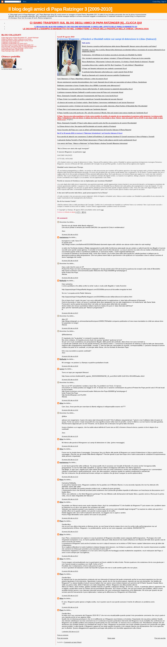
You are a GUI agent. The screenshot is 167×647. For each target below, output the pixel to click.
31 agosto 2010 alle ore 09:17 (70, 556)
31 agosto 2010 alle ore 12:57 (70, 595)
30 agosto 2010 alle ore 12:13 (70, 476)
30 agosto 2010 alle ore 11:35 (70, 436)
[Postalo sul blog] (78, 212)
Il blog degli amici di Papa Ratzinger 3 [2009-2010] (60, 9)
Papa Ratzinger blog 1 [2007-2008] (12, 51)
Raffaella (63, 281)
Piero (62, 479)
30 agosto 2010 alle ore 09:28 (70, 260)
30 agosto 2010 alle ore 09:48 (70, 328)
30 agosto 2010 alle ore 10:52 (70, 410)
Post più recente (62, 638)
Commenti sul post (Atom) (72, 642)
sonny (62, 369)
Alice (61, 403)
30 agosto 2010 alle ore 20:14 (70, 518)
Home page (111, 638)
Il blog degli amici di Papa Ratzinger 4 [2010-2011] (17, 48)
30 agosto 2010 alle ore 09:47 (70, 313)
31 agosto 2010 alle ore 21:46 (70, 607)
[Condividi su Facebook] (83, 212)
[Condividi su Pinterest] (85, 212)
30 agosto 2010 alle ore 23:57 (70, 531)
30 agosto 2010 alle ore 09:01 (70, 234)
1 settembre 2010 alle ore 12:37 (70, 631)
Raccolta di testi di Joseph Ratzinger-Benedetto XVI (17, 45)
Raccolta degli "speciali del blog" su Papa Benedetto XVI (18, 46)
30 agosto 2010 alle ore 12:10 (70, 459)
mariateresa (64, 237)
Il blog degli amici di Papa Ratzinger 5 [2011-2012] (17, 40)
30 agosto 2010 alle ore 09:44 (70, 277)
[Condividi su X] (81, 212)
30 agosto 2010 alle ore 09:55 (70, 379)
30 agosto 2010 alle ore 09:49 (70, 356)
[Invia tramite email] (76, 212)
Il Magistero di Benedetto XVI (10, 42)
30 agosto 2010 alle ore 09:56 (70, 400)
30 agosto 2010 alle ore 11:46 (70, 446)
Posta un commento (62, 635)
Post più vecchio (160, 638)
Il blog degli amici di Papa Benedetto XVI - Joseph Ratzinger (20, 37)
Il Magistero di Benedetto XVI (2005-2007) (14, 43)
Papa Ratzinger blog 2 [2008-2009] (12, 49)
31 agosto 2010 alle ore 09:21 (70, 571)
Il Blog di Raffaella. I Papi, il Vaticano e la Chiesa (16, 39)
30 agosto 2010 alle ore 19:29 (70, 499)
